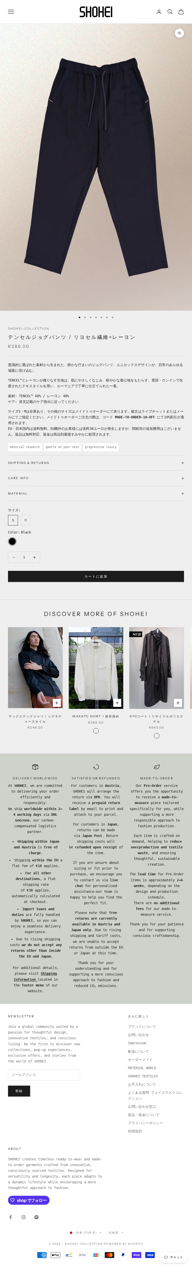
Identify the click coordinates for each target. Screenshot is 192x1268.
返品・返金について (144, 1115)
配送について (138, 1051)
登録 (19, 1091)
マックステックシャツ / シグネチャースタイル (35, 718)
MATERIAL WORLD (142, 1068)
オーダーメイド (140, 1060)
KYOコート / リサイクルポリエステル (157, 718)
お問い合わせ (138, 1035)
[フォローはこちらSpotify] (36, 1217)
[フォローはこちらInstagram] (23, 1217)
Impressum (137, 1043)
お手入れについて (142, 1084)
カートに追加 (96, 576)
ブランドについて (142, 1027)
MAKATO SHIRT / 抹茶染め (95, 716)
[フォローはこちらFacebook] (10, 1217)
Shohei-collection (28, 328)
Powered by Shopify (124, 1244)
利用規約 (135, 1131)
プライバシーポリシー (145, 1123)
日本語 (113, 1232)
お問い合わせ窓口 (142, 1107)
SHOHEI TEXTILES (143, 1076)
